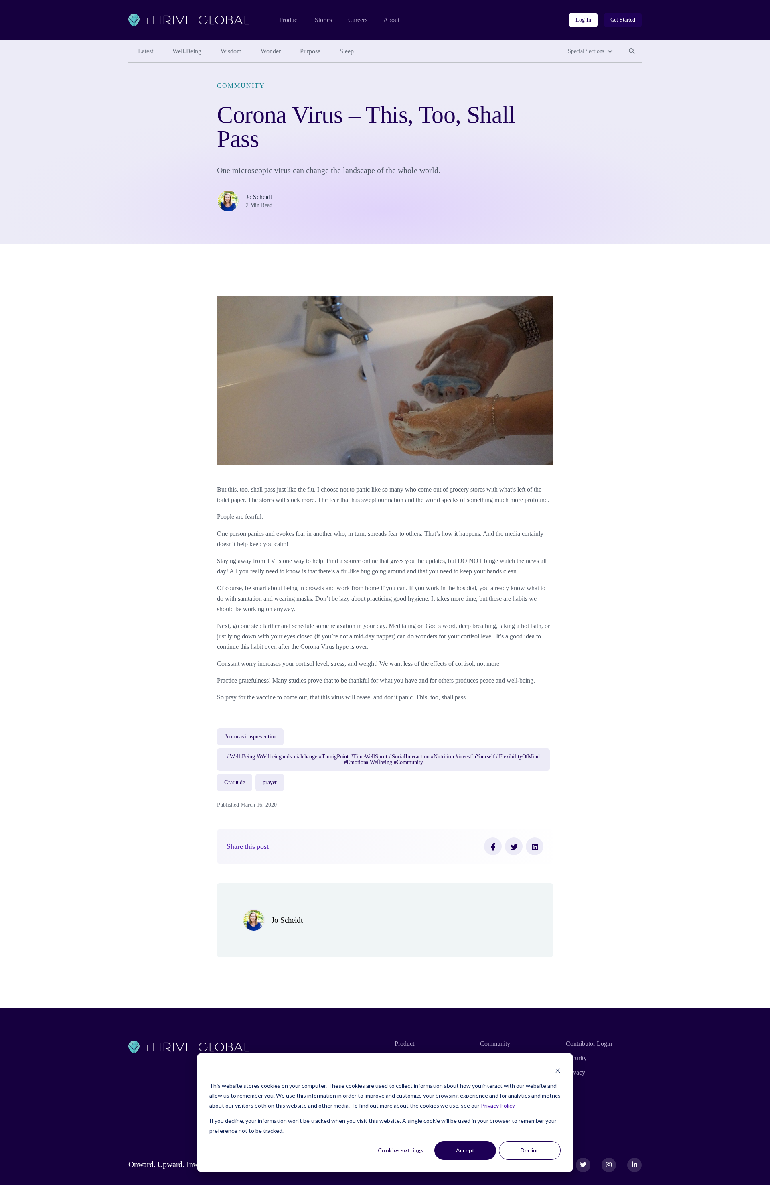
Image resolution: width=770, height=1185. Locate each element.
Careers (357, 19)
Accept (465, 1150)
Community (241, 85)
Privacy (575, 1072)
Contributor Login (589, 1043)
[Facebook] (493, 846)
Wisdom (231, 51)
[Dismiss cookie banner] (558, 1070)
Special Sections (586, 51)
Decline (530, 1150)
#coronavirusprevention (250, 737)
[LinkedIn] (534, 846)
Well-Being (186, 51)
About (391, 19)
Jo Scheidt (259, 196)
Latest (145, 51)
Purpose (310, 51)
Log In (583, 20)
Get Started (622, 20)
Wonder (271, 51)
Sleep (347, 51)
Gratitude (234, 782)
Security (576, 1058)
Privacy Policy (498, 1105)
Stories (323, 19)
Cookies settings (401, 1150)
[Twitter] (514, 846)
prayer (270, 782)
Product (289, 19)
